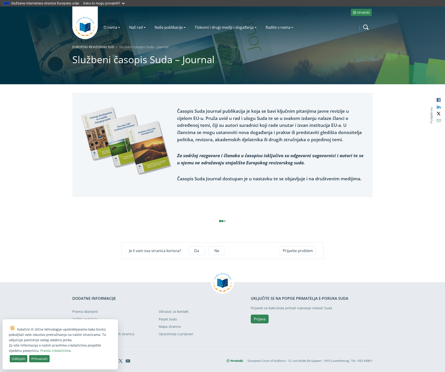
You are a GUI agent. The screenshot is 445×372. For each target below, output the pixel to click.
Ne (216, 250)
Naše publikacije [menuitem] (169, 27)
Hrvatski (363, 12)
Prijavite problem (298, 250)
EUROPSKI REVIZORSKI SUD (93, 47)
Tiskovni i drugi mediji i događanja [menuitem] (224, 27)
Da (196, 250)
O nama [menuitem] (110, 27)
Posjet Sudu (168, 319)
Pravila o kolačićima (55, 350)
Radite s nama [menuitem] (278, 27)
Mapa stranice (170, 326)
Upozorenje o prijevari (176, 334)
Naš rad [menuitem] (136, 27)
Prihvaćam (39, 358)
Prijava (260, 319)
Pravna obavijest (85, 311)
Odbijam (18, 358)
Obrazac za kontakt (173, 311)
